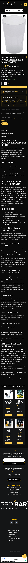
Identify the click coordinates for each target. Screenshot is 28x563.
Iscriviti (14, 463)
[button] (24, 16)
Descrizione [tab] (4, 130)
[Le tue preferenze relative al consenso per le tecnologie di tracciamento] (25, 560)
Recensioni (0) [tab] (4, 136)
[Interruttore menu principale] (25, 4)
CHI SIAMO (10, 540)
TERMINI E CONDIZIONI (13, 530)
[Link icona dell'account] (21, 4)
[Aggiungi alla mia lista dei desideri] (11, 391)
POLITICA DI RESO (12, 532)
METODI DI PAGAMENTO (14, 538)
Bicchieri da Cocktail (10, 119)
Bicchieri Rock (4, 120)
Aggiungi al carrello (14, 87)
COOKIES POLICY (12, 536)
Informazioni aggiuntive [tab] (7, 133)
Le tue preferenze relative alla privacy (15, 558)
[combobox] (14, 10)
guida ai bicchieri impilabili (7, 380)
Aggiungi (8, 415)
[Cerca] (22, 10)
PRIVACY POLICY (12, 534)
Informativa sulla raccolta (8, 561)
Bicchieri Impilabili (19, 119)
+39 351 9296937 (15, 479)
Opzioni (20, 415)
